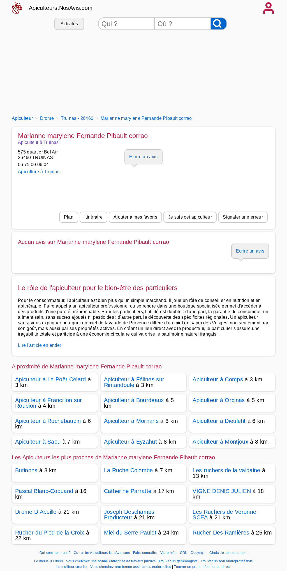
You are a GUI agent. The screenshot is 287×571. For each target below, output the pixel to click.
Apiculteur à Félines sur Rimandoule (134, 382)
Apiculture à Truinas (38, 171)
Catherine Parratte (128, 491)
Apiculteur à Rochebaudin (48, 421)
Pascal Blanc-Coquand (44, 491)
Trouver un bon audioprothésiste (227, 561)
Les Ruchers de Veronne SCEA (224, 514)
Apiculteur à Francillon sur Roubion (48, 403)
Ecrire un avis (143, 156)
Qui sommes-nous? (55, 553)
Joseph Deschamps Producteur (129, 514)
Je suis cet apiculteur (190, 217)
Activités (69, 23)
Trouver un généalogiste (178, 561)
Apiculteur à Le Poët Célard (50, 379)
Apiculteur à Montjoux (220, 442)
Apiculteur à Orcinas (219, 400)
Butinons (26, 470)
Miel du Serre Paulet (130, 532)
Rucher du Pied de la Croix (49, 532)
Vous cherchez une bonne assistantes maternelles (131, 567)
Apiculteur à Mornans (131, 421)
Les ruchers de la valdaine (226, 470)
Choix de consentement (228, 553)
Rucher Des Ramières (221, 532)
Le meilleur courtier (72, 567)
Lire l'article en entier (39, 345)
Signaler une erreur (243, 217)
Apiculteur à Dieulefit (219, 421)
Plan (68, 217)
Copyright (199, 553)
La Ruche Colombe (128, 470)
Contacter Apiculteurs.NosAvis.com (102, 553)
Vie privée (168, 553)
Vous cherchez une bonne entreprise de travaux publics (111, 561)
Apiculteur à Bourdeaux (134, 400)
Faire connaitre (145, 553)
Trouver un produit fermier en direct (202, 567)
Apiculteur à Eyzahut (130, 442)
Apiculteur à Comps (218, 379)
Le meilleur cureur (49, 561)
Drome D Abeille (36, 512)
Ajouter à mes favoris (135, 217)
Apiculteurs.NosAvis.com (60, 8)
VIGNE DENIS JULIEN (222, 491)
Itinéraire (93, 217)
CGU (184, 553)
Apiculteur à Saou (38, 442)
